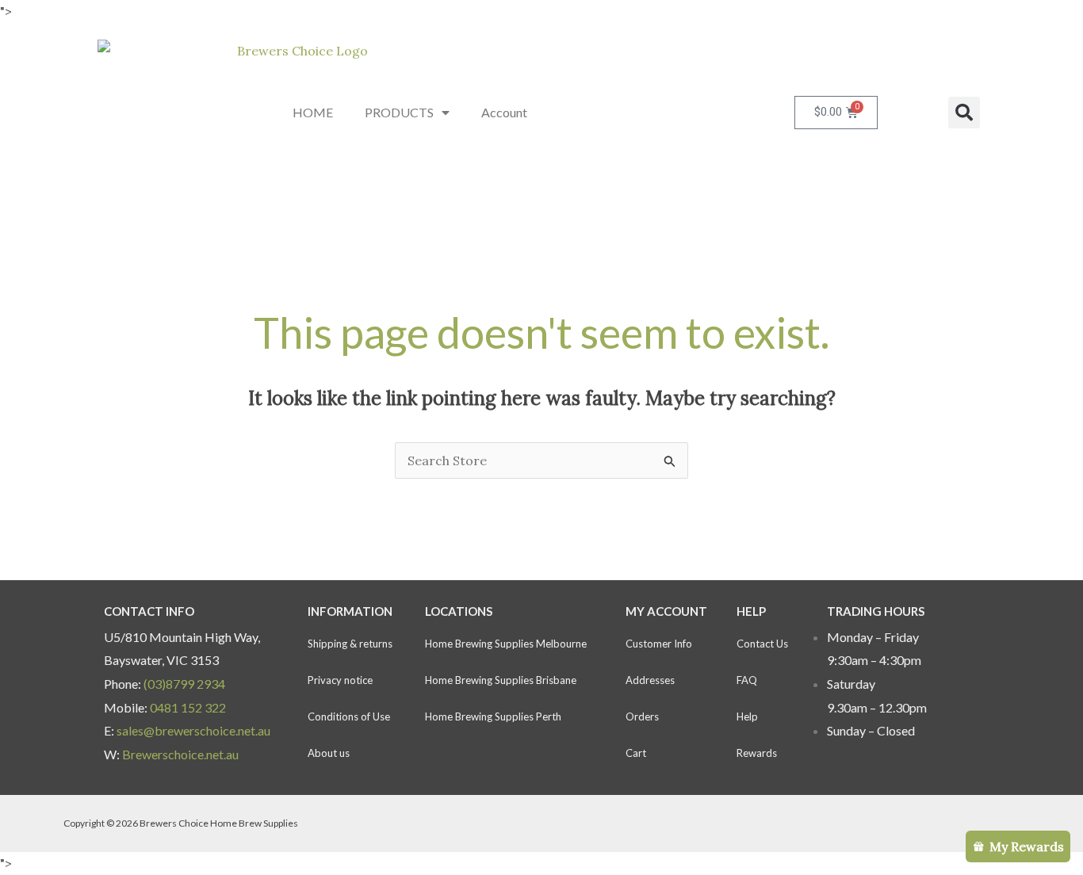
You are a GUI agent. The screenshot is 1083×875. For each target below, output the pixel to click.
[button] (964, 112)
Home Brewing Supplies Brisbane (500, 680)
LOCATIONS (458, 611)
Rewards (757, 753)
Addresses (650, 680)
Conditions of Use (349, 716)
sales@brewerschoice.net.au (193, 730)
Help (747, 716)
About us (329, 753)
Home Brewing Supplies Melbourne (506, 643)
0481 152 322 (188, 707)
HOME (313, 112)
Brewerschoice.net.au (180, 754)
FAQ (747, 680)
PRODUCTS (399, 112)
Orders (642, 716)
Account (504, 112)
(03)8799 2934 (184, 683)
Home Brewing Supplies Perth (493, 716)
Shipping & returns (350, 643)
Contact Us (762, 643)
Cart (636, 753)
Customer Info (659, 643)
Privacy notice (340, 680)
